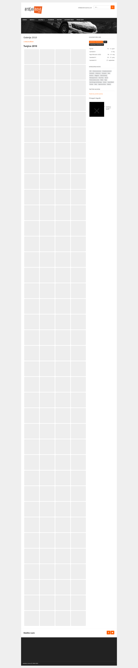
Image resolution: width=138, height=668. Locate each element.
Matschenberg (103, 75)
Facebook (51, 19)
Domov (25, 19)
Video (95, 84)
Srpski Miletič (111, 82)
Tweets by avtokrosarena (96, 94)
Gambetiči (92, 73)
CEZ (105, 41)
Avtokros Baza (69, 19)
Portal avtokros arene (94, 80)
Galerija (41, 19)
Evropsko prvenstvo (96, 44)
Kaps (109, 73)
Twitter (59, 19)
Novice (32, 19)
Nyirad (106, 77)
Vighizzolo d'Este (102, 84)
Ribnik (102, 80)
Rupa (106, 80)
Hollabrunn (98, 73)
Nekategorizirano (93, 77)
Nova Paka (101, 77)
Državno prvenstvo (96, 41)
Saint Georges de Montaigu (96, 82)
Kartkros (91, 75)
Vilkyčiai (109, 84)
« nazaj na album (28, 41)
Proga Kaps (80, 19)
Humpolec (104, 73)
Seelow (104, 82)
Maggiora (97, 75)
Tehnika (91, 84)
